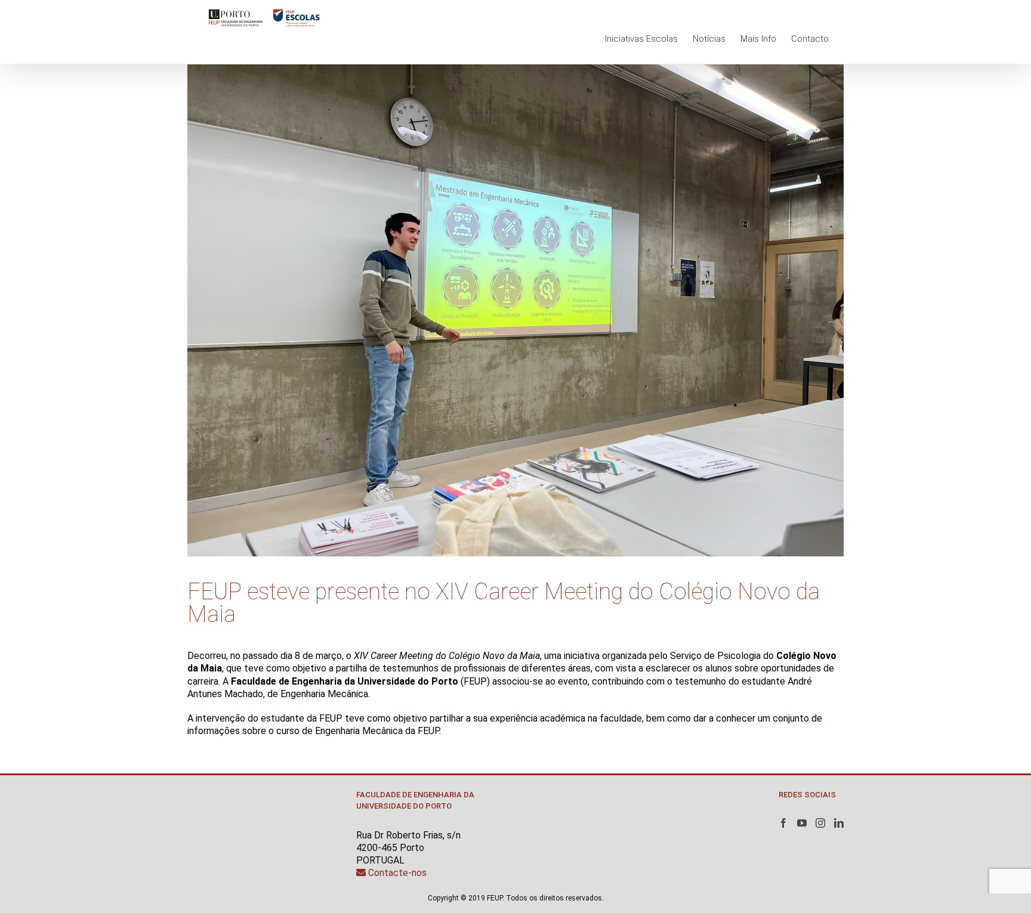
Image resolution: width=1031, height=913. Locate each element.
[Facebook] (783, 823)
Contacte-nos (396, 872)
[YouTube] (802, 823)
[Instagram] (820, 823)
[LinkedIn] (839, 823)
